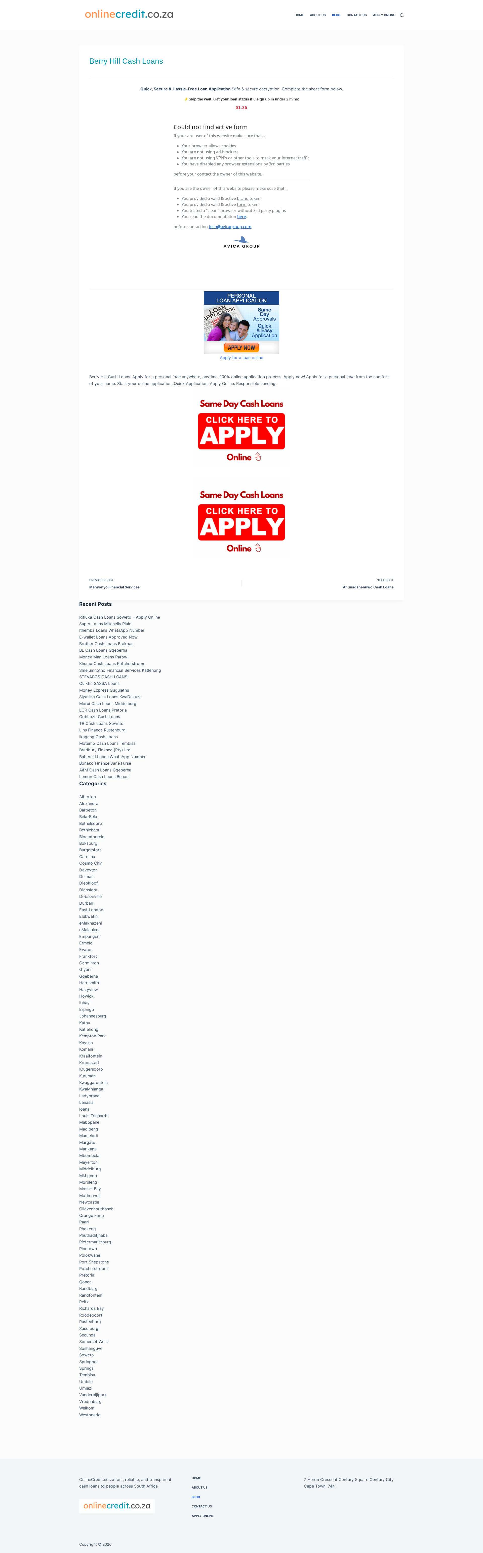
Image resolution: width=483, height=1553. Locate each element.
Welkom (86, 1407)
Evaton (86, 949)
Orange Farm (91, 1215)
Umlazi (85, 1388)
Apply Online (384, 15)
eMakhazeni (90, 923)
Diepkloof (88, 883)
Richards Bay (91, 1308)
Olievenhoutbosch (96, 1208)
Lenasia (86, 1102)
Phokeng (87, 1228)
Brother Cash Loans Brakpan (106, 643)
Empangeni (89, 936)
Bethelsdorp (90, 823)
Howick (86, 996)
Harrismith (89, 982)
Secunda (87, 1334)
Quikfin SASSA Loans (99, 683)
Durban (86, 903)
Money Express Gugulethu (104, 690)
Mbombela (89, 1155)
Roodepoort (90, 1315)
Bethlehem (89, 829)
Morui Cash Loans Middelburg (107, 703)
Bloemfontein (91, 836)
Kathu (84, 1022)
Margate (87, 1142)
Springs (86, 1368)
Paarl (84, 1221)
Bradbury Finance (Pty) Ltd (105, 749)
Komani (86, 1049)
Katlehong (88, 1029)
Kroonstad (89, 1062)
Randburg (88, 1288)
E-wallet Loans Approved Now (108, 637)
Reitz (84, 1301)
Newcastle (89, 1202)
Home (299, 15)
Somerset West (93, 1341)
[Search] (402, 15)
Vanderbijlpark (93, 1394)
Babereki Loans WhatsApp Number (112, 756)
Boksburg (88, 843)
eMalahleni (89, 929)
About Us (318, 15)
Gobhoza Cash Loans (99, 716)
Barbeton (88, 810)
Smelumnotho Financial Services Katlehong (120, 670)
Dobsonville (90, 896)
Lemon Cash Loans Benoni (104, 776)
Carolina (87, 856)
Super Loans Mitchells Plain (105, 623)
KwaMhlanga (91, 1088)
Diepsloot (88, 889)
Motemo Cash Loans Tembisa (107, 743)
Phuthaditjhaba (93, 1235)
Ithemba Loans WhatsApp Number (111, 630)
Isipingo (86, 1009)
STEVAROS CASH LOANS (103, 676)
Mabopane (89, 1122)
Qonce (85, 1281)
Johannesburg (92, 1015)
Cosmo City (90, 863)
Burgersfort (90, 849)
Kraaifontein (90, 1055)
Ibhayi (85, 1002)
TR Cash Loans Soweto (101, 723)
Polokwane (89, 1255)
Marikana (88, 1148)
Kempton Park (92, 1035)
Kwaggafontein (93, 1082)
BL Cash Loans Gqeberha (103, 650)
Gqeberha (88, 976)
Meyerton (88, 1162)
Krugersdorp (91, 1069)
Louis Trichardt (93, 1115)
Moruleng (88, 1182)
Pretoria (86, 1275)
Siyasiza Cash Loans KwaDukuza (110, 696)
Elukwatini (89, 916)
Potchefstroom (93, 1268)
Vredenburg (90, 1401)
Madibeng (88, 1129)
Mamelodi (88, 1135)
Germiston (89, 962)
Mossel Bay (90, 1188)
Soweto (86, 1354)
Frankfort (88, 956)
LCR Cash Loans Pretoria (103, 710)
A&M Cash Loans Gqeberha (105, 769)
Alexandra (88, 803)
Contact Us (357, 15)
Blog (336, 15)
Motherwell (89, 1195)
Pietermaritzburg (95, 1241)
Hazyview (88, 989)
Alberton (87, 796)
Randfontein (90, 1295)
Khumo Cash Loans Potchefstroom (112, 663)
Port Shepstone (94, 1261)
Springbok (89, 1361)
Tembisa (87, 1374)
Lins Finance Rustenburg (102, 729)
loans (84, 1109)
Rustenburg (90, 1321)
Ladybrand (89, 1095)
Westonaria (89, 1414)
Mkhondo (88, 1175)
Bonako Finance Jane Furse (105, 763)
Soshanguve (90, 1348)
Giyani (85, 969)
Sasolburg (88, 1328)
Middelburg (90, 1168)
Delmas (86, 876)
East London (91, 909)
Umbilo (86, 1381)
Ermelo (86, 942)
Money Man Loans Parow (103, 656)
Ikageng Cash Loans (98, 736)
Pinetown (88, 1248)
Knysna (86, 1042)
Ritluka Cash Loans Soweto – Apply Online (119, 617)
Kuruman (87, 1075)
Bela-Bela (88, 816)
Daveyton (88, 869)
